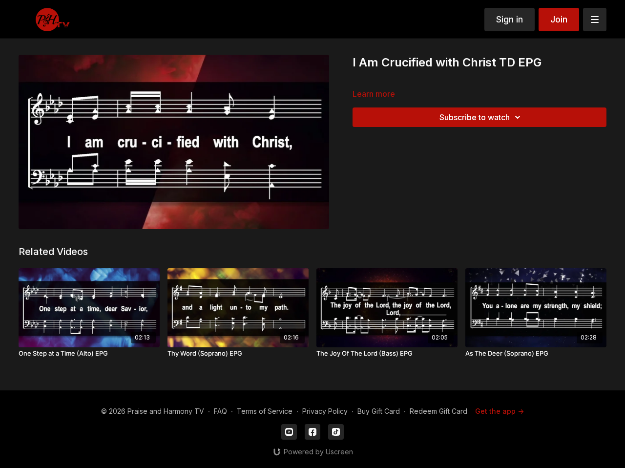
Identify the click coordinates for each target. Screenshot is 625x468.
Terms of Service (264, 411)
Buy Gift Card (378, 411)
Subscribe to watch (474, 117)
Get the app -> (499, 411)
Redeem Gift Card (438, 411)
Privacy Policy (325, 411)
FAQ (220, 411)
